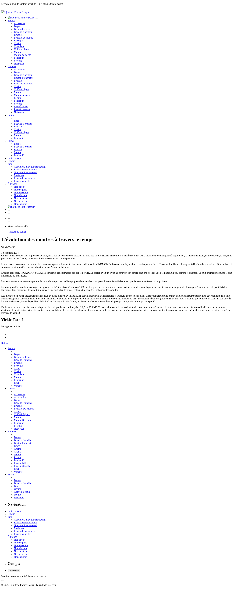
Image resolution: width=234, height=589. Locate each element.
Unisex (11, 388)
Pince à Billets (21, 463)
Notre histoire (21, 192)
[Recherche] (9, 213)
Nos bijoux (19, 186)
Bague (17, 26)
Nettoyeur (19, 63)
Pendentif (19, 57)
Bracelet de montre (23, 37)
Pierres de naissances (24, 178)
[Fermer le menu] (36, 18)
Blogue (11, 161)
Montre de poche (22, 55)
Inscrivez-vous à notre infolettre (17, 576)
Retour (4, 343)
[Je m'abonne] (2, 580)
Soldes (11, 141)
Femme (11, 20)
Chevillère (19, 46)
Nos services (20, 201)
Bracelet (18, 34)
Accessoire (19, 23)
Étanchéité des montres (25, 169)
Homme (12, 66)
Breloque (18, 40)
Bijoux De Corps (22, 357)
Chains (17, 451)
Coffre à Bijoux (22, 414)
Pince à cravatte (22, 109)
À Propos (12, 184)
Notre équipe (20, 189)
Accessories (20, 397)
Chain (17, 368)
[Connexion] (9, 210)
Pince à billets (21, 106)
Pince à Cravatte (22, 466)
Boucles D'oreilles (23, 360)
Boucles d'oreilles (23, 32)
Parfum (17, 98)
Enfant (11, 115)
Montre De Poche (23, 420)
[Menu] (2, 10)
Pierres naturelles (22, 181)
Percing (18, 60)
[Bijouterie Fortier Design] (15, 12)
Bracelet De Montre (24, 408)
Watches (18, 385)
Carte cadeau (14, 158)
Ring (16, 382)
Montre (17, 52)
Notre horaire (20, 195)
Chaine (17, 43)
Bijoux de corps (22, 29)
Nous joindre (20, 204)
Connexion (14, 570)
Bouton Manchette (23, 77)
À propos (12, 536)
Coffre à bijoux (21, 49)
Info (10, 163)
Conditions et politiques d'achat (29, 166)
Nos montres (20, 198)
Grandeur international (25, 172)
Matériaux (19, 175)
